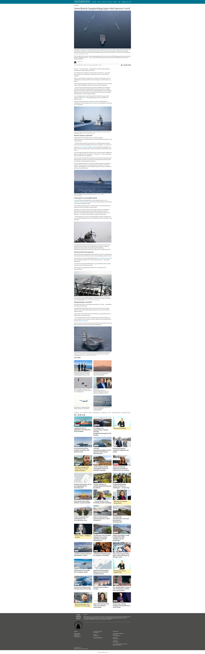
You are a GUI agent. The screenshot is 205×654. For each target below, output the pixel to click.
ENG (130, 1)
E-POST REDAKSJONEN (97, 637)
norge (89, 412)
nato (109, 412)
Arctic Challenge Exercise (103, 258)
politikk (85, 412)
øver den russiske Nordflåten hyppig (87, 147)
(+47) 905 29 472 (117, 635)
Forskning (104, 1)
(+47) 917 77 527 (96, 635)
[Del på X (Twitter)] (123, 65)
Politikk (99, 1)
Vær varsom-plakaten (90, 617)
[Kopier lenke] (128, 65)
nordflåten (104, 412)
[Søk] (119, 2)
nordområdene (96, 412)
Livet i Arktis (109, 1)
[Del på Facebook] (121, 65)
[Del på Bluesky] (130, 65)
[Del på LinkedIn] (125, 65)
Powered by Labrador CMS (102, 652)
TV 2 (85, 97)
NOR (127, 1)
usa (81, 412)
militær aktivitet (116, 412)
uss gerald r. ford (126, 412)
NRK (92, 103)
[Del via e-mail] (126, 65)
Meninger (115, 1)
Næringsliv (94, 1)
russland (77, 412)
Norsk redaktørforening (111, 617)
